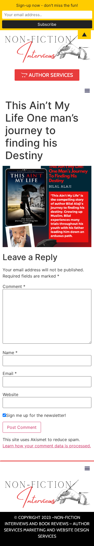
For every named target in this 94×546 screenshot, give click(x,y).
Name (10, 352)
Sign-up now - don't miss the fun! (47, 5)
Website (10, 394)
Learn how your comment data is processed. (47, 445)
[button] (87, 90)
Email (10, 373)
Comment (14, 286)
